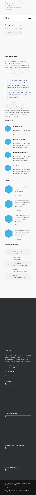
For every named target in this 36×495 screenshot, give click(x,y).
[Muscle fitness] (8, 168)
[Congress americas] (8, 219)
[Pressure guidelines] (18, 47)
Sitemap (9, 492)
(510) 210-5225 (17, 257)
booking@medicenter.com (20, 265)
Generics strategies (19, 139)
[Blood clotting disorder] (8, 189)
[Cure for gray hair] (8, 128)
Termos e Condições (24, 490)
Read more (18, 195)
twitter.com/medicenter (19, 277)
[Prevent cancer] (8, 233)
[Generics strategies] (8, 141)
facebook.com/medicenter (20, 271)
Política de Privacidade (11, 490)
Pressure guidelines (11, 56)
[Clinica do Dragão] (16, 18)
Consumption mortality (20, 152)
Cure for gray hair (18, 126)
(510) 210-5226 (17, 259)
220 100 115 (11, 371)
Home (6, 28)
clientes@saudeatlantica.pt (14, 7)
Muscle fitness (17, 166)
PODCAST (9, 10)
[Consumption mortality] (8, 155)
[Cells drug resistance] (8, 204)
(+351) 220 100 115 (11, 5)
